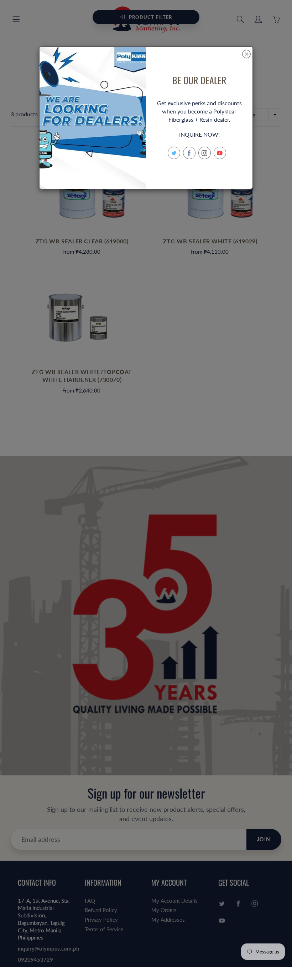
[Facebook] (189, 153)
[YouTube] (220, 153)
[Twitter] (174, 153)
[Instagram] (204, 153)
